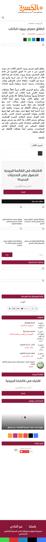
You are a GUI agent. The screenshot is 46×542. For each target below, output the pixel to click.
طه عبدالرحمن (27, 356)
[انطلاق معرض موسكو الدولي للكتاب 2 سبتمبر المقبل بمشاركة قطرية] (12, 211)
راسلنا (32, 526)
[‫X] (38, 39)
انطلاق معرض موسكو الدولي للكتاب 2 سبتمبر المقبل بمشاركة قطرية (12, 221)
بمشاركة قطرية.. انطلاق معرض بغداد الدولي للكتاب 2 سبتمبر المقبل (34, 221)
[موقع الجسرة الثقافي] (30, 8)
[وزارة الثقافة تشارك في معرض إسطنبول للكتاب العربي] (34, 233)
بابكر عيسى (29, 347)
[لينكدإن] (33, 39)
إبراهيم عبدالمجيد (27, 325)
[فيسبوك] (42, 39)
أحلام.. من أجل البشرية (27, 344)
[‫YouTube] (25, 435)
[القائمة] (3, 17)
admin (31, 367)
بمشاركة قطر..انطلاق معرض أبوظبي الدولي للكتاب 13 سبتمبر (12, 243)
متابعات (31, 23)
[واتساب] (29, 39)
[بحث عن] (43, 17)
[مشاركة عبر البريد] (25, 39)
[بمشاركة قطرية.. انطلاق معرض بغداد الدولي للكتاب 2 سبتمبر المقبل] (34, 211)
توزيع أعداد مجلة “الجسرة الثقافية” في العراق (25, 427)
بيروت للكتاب (37, 145)
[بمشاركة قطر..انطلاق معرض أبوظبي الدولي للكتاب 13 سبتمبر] (12, 233)
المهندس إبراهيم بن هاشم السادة (21, 334)
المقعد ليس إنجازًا (29, 331)
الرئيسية (39, 23)
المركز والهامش (29, 323)
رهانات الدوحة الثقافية (27, 353)
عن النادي (16, 526)
